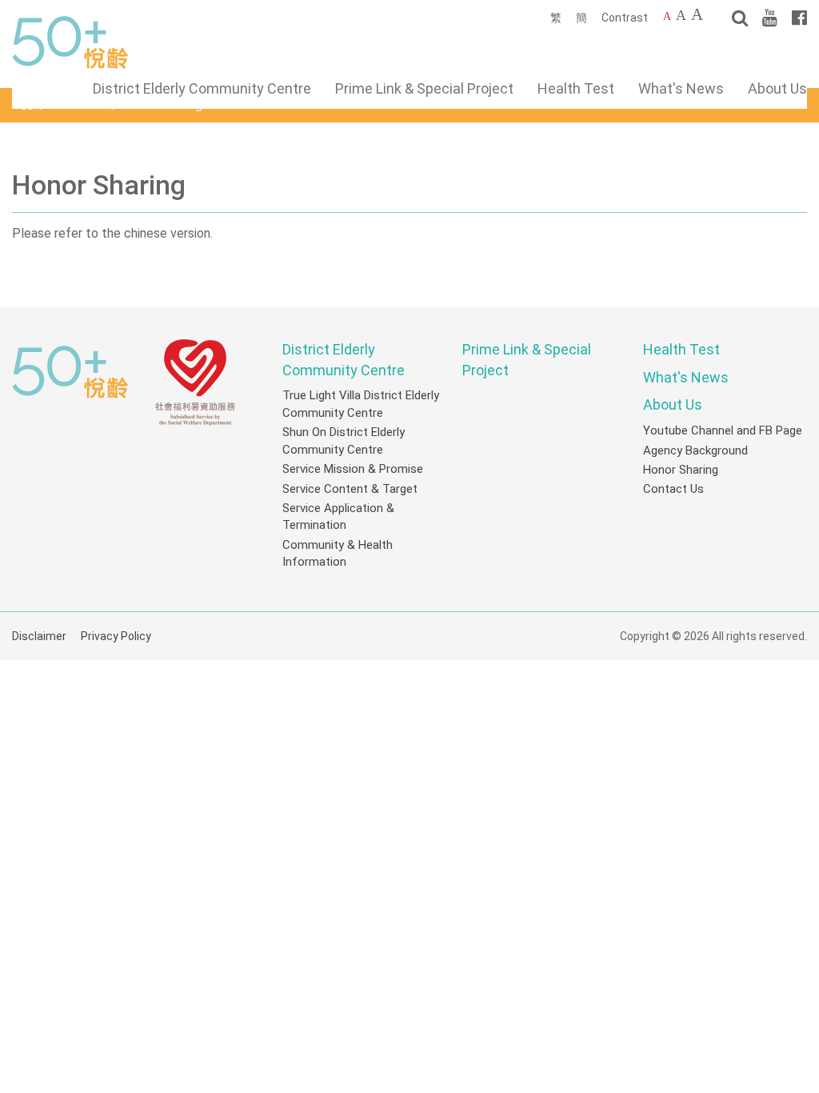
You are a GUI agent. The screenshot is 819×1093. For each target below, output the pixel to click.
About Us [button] (777, 88)
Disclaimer (39, 636)
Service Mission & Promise (352, 469)
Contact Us (673, 489)
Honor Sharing (680, 469)
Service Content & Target (349, 489)
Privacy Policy (116, 636)
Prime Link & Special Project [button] (424, 88)
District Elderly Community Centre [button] (202, 88)
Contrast (624, 17)
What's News (681, 88)
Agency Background (695, 450)
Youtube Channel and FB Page (722, 430)
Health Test (575, 88)
